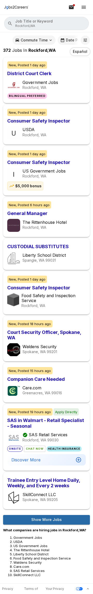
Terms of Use (31, 589)
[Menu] (84, 7)
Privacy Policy (7, 589)
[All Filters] (85, 40)
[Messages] (71, 7)
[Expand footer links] (88, 589)
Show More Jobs (46, 519)
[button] (46, 23)
